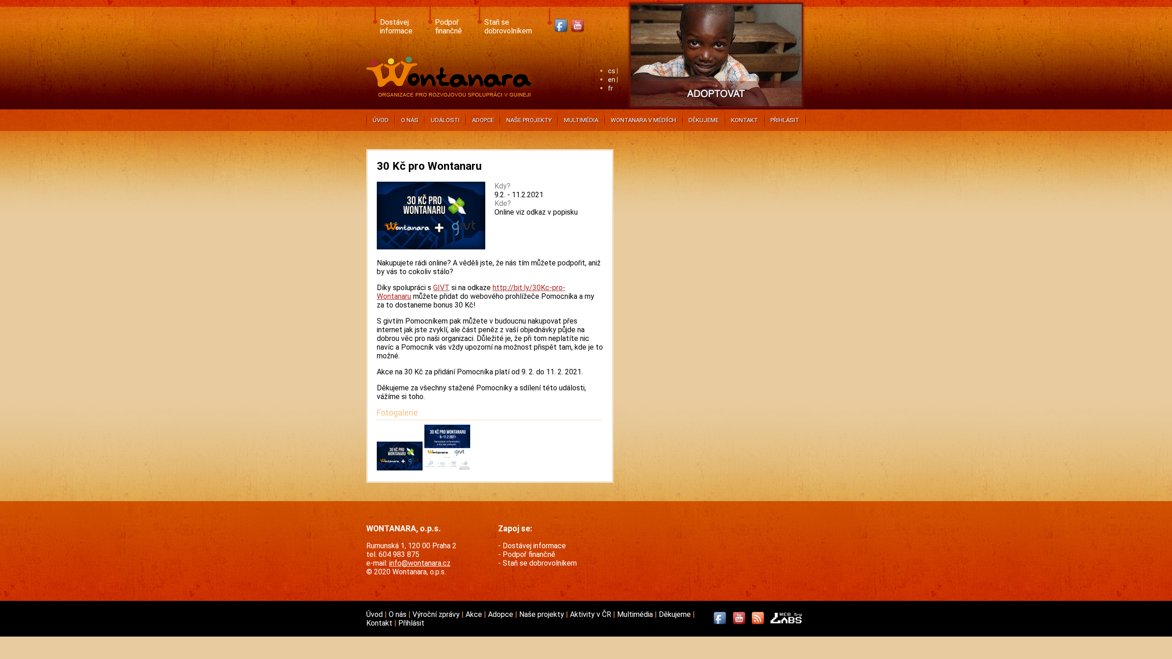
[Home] (450, 94)
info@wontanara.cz (419, 563)
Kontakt (744, 120)
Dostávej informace (396, 26)
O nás (409, 120)
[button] (400, 468)
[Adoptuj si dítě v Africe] (716, 107)
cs (611, 71)
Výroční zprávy (436, 614)
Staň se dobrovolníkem (508, 26)
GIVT (441, 287)
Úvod (381, 120)
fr (610, 88)
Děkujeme (704, 120)
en (611, 80)
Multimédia (581, 120)
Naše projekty (529, 120)
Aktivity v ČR (591, 614)
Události (445, 120)
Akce (475, 614)
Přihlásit (784, 120)
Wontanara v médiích (643, 120)
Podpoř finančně (448, 26)
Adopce (483, 120)
